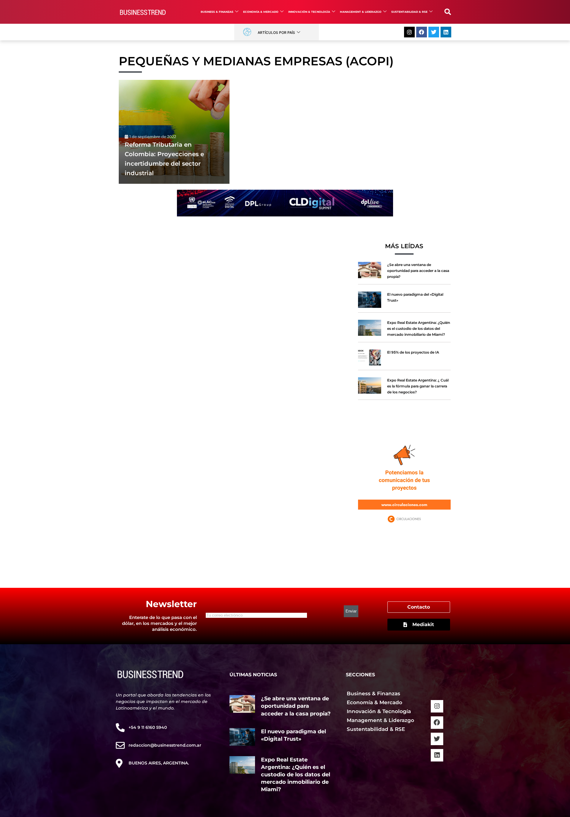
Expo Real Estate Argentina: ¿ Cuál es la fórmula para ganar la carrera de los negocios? (418, 386)
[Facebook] (421, 32)
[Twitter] (433, 32)
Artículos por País (276, 32)
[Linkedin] (446, 32)
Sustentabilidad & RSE (409, 11)
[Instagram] (409, 32)
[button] (448, 12)
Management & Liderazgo (360, 11)
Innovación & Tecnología (309, 11)
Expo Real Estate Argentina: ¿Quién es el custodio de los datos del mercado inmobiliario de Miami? (418, 328)
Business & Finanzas (217, 11)
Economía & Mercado (260, 11)
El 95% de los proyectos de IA (413, 352)
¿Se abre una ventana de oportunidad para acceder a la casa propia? (418, 270)
